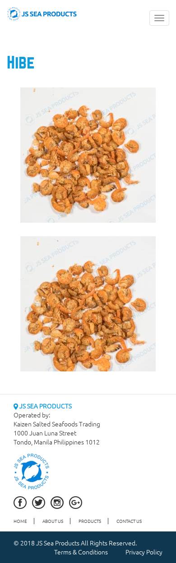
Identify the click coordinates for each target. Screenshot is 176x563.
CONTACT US (129, 521)
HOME (20, 521)
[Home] (42, 12)
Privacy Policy (143, 551)
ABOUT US (52, 521)
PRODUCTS (90, 521)
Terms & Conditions (81, 551)
